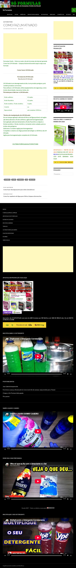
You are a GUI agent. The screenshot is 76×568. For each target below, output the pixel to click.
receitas (32, 179)
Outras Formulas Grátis (10, 229)
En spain (5, 236)
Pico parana (6, 396)
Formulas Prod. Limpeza (10, 212)
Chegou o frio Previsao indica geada (13, 393)
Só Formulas (7, 10)
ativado (7, 179)
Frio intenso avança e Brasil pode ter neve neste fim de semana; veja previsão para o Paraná (29, 390)
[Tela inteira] (71, 111)
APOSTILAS (9, 14)
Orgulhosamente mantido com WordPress (13, 565)
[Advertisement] (25, 46)
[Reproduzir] (56, 111)
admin (21, 28)
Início (4, 209)
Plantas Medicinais (8, 233)
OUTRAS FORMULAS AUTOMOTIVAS (25, 144)
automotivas (8, 22)
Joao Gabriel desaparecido (10, 386)
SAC (74, 14)
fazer (13, 179)
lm (26, 179)
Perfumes (52, 14)
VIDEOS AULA (6, 240)
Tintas (16, 14)
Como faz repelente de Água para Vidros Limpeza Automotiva (22, 195)
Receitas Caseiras (8, 223)
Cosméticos (60, 14)
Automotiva (44, 14)
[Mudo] (69, 111)
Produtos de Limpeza (33, 14)
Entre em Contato (8, 219)
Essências (22, 14)
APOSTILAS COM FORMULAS (10, 216)
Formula (20, 179)
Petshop (68, 14)
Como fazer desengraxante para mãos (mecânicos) (18, 188)
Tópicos (5, 226)
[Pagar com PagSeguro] (62, 72)
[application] (63, 107)
